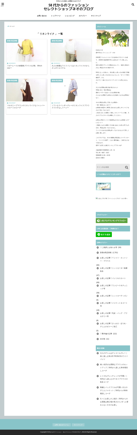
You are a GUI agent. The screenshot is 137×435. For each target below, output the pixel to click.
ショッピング (69, 16)
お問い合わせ (42, 16)
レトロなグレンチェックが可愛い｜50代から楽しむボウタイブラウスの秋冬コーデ (114, 379)
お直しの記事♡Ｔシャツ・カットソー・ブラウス (113, 259)
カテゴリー (83, 16)
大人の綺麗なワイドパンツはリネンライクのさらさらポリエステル (70, 67)
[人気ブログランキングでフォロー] (111, 220)
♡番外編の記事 (106, 334)
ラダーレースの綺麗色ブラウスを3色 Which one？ (24, 67)
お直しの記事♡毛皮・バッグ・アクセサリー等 (113, 314)
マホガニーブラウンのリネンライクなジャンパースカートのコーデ (26, 106)
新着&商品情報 (106, 252)
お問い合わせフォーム (62, 425)
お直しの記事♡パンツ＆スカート (113, 278)
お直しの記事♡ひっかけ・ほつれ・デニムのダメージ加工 (113, 325)
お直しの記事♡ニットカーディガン (113, 296)
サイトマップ (96, 16)
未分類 (102, 339)
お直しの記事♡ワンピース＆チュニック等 (113, 287)
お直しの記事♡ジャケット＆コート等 (113, 304)
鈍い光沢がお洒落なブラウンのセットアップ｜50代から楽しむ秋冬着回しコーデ (114, 368)
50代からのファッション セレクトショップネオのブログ (64, 432)
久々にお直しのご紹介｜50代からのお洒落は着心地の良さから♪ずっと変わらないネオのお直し (114, 402)
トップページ (56, 16)
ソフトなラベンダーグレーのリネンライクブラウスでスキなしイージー (70, 106)
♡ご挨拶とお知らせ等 (108, 247)
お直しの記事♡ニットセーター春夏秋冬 (113, 269)
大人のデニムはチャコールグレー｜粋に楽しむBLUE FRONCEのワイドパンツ (114, 356)
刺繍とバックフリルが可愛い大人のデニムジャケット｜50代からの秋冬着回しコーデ (114, 390)
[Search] (126, 167)
